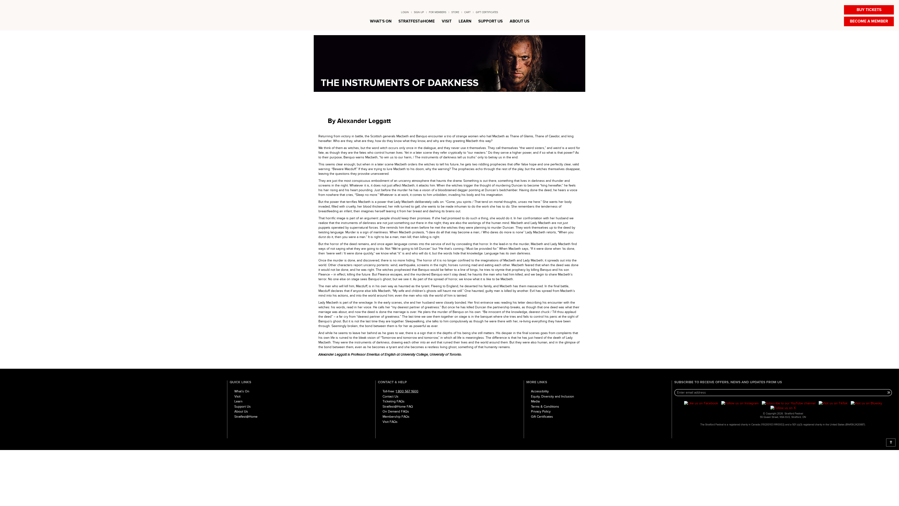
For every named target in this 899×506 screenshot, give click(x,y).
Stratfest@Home (246, 417)
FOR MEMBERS (437, 12)
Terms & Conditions (545, 407)
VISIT (447, 21)
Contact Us (390, 396)
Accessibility (540, 391)
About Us (241, 411)
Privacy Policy (541, 411)
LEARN (465, 21)
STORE (455, 12)
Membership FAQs (396, 417)
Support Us (242, 407)
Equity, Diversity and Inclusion (552, 396)
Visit (237, 396)
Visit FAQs (390, 422)
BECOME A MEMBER (869, 21)
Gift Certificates (542, 417)
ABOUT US (519, 21)
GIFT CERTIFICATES (487, 12)
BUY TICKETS (869, 9)
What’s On (241, 391)
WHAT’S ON (380, 21)
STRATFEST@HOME (416, 21)
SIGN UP (419, 12)
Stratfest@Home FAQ (398, 407)
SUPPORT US (490, 21)
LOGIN (405, 12)
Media (535, 401)
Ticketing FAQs (394, 401)
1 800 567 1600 (407, 391)
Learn (238, 401)
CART (467, 12)
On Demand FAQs (396, 411)
